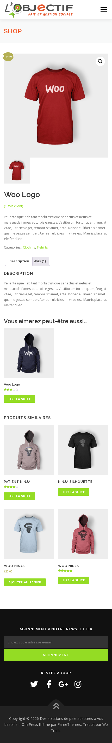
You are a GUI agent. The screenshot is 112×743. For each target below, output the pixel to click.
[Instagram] (78, 684)
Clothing (29, 247)
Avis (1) (40, 261)
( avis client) (13, 206)
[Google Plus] (63, 684)
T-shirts (42, 247)
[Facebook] (49, 684)
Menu (103, 10)
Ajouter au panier (25, 582)
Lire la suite (20, 399)
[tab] (19, 261)
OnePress (30, 724)
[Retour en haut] (56, 706)
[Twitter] (34, 684)
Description (19, 261)
